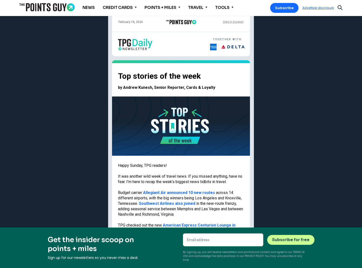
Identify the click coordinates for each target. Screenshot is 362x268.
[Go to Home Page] (47, 7)
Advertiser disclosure (318, 8)
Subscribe (284, 8)
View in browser (233, 21)
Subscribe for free (291, 239)
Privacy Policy (254, 256)
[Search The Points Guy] (340, 7)
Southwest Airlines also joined (167, 203)
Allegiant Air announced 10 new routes (179, 192)
